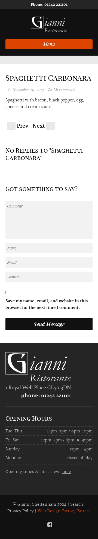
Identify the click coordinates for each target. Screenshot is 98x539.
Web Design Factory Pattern (64, 511)
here (66, 471)
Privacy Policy (20, 511)
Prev (19, 126)
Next (43, 126)
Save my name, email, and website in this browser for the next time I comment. (46, 304)
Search (76, 504)
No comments (64, 89)
